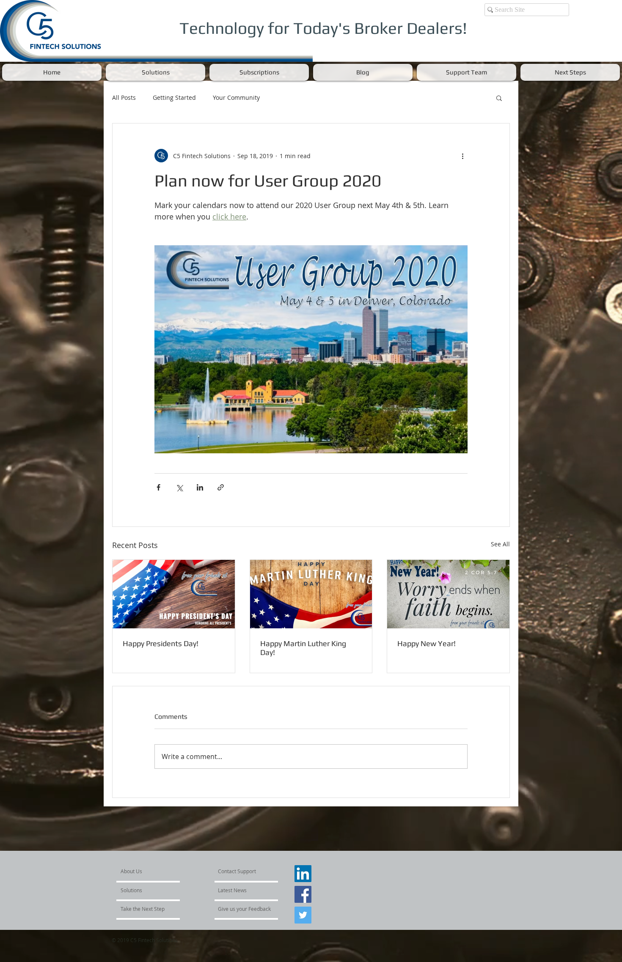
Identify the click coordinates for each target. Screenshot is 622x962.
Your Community (236, 97)
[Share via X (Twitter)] (179, 487)
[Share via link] (221, 487)
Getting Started (174, 97)
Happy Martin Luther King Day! (303, 648)
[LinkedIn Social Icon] (302, 880)
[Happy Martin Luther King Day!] (311, 594)
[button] (155, 72)
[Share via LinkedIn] (200, 487)
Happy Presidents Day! (160, 643)
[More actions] (462, 156)
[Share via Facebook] (158, 487)
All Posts (124, 97)
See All (500, 544)
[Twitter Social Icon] (302, 921)
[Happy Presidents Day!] (174, 594)
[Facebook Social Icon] (302, 901)
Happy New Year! (426, 643)
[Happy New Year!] (448, 594)
